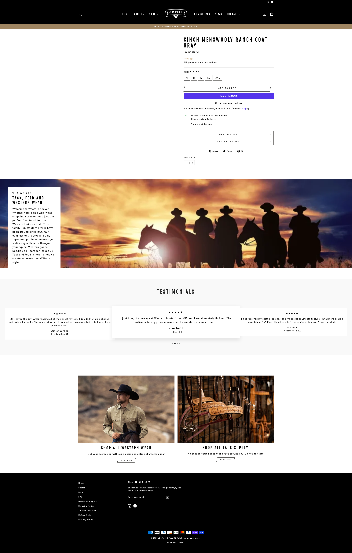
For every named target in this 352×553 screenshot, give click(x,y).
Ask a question (228, 141)
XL (208, 77)
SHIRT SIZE (191, 72)
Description (228, 134)
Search (82, 487)
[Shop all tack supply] (226, 409)
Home (81, 483)
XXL (217, 77)
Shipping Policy (86, 506)
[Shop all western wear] (126, 409)
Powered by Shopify (176, 542)
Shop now (126, 460)
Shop (81, 492)
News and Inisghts (87, 501)
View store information (202, 124)
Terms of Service (87, 510)
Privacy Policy (85, 519)
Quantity (190, 157)
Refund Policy (85, 515)
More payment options (228, 103)
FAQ (80, 496)
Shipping (188, 62)
